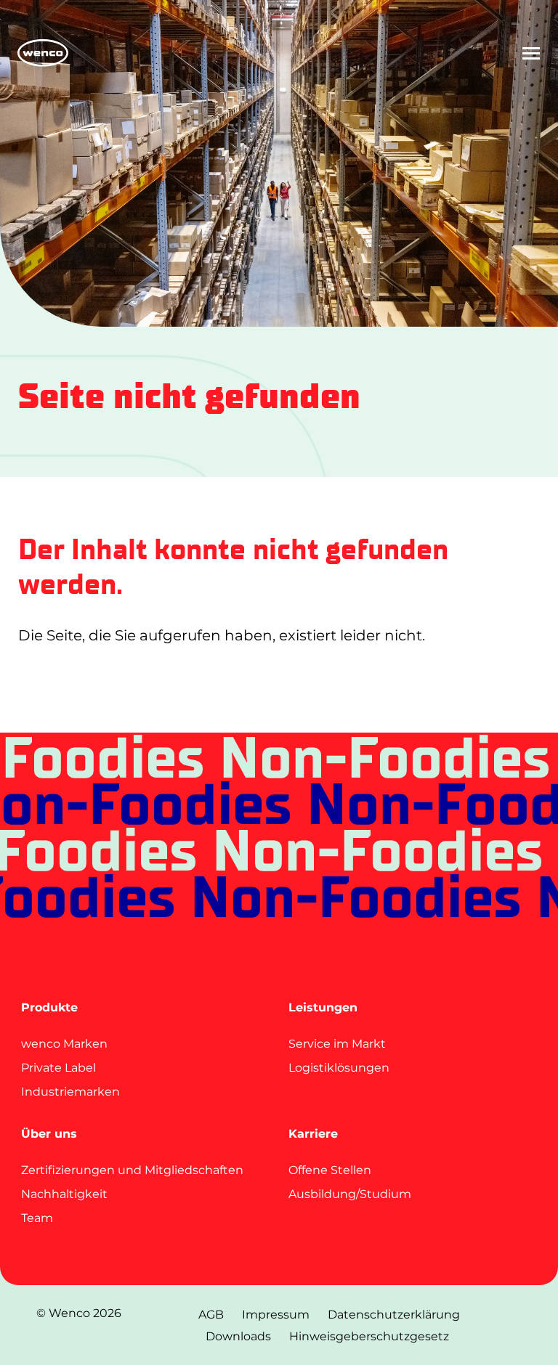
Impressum (276, 1314)
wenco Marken (64, 1044)
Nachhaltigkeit (64, 1194)
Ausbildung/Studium (349, 1194)
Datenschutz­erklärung (394, 1314)
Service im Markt (337, 1044)
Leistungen (322, 1007)
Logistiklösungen (338, 1068)
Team (37, 1218)
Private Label (58, 1068)
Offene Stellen (329, 1170)
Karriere (313, 1134)
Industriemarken (70, 1092)
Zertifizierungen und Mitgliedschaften (132, 1170)
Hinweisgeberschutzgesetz (369, 1336)
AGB (211, 1314)
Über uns (49, 1134)
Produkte (49, 1007)
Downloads (238, 1336)
